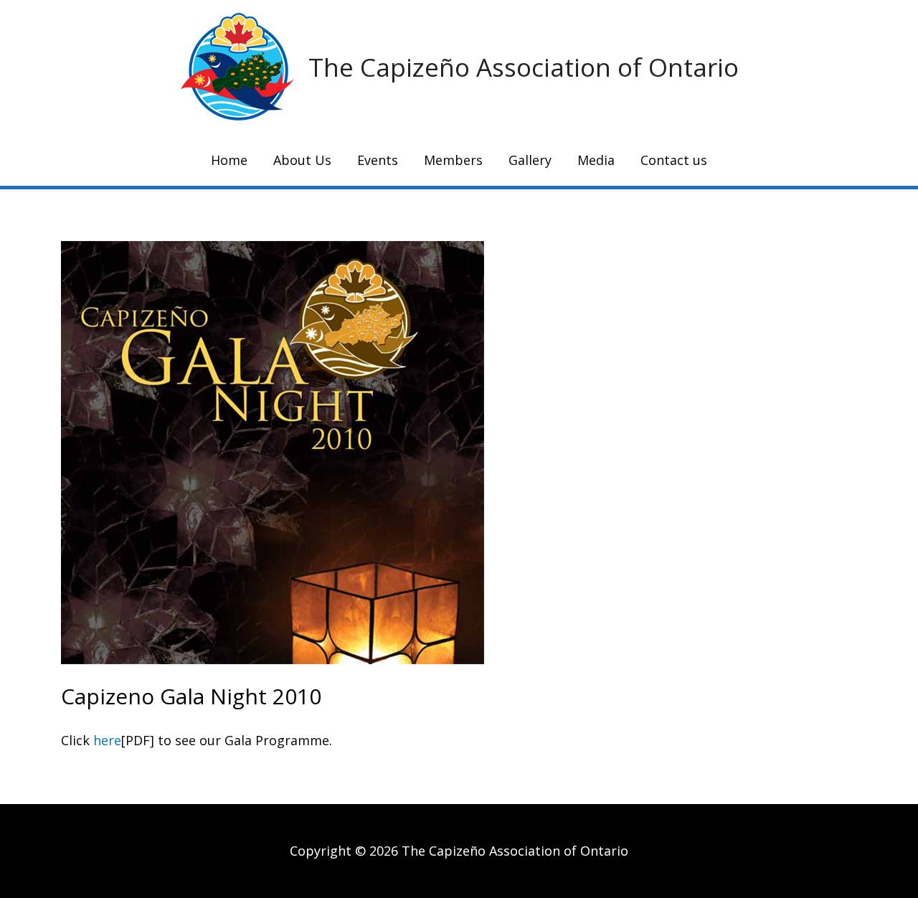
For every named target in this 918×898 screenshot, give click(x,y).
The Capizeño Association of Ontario (523, 67)
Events (377, 160)
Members (453, 160)
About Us (302, 160)
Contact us (673, 160)
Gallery (530, 160)
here (107, 740)
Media (596, 160)
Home (229, 160)
